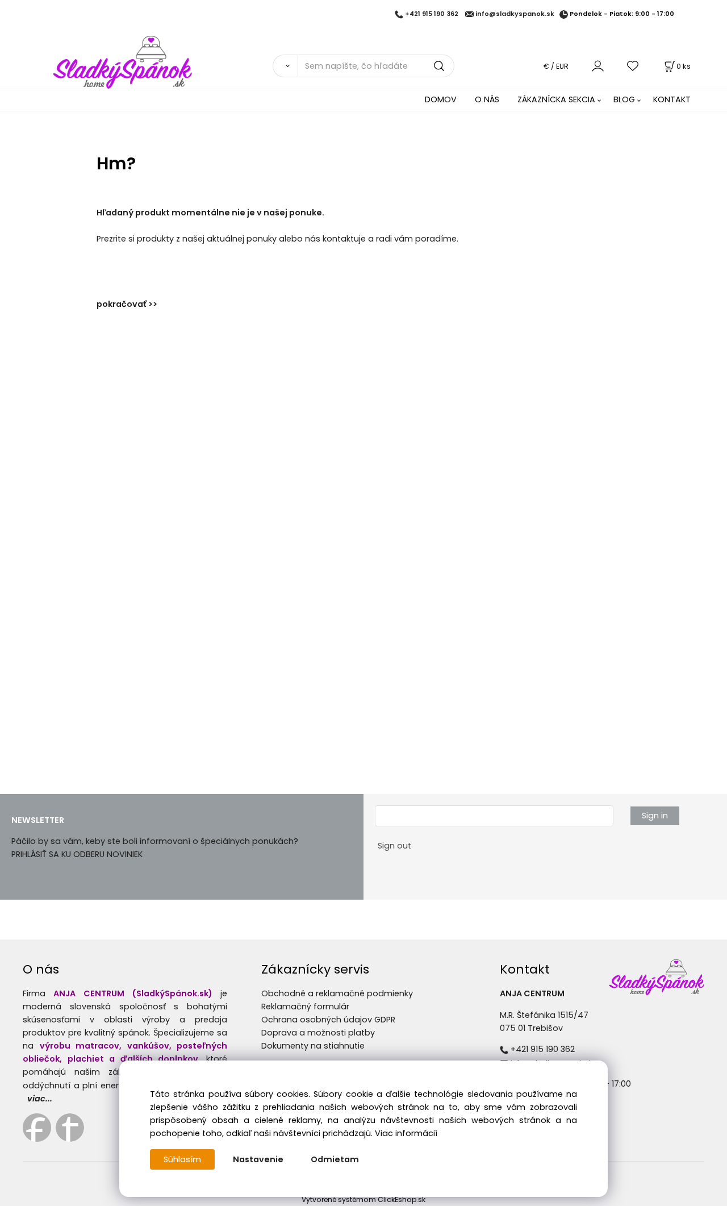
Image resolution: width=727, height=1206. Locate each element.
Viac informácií (406, 1133)
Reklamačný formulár (305, 1006)
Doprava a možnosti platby (318, 1032)
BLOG (624, 99)
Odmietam (335, 1159)
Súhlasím (182, 1159)
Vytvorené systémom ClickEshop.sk (363, 1199)
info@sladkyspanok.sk (514, 14)
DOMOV (441, 99)
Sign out (394, 845)
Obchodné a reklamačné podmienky (337, 993)
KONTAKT (672, 99)
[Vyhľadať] (285, 66)
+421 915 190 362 (431, 14)
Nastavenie (258, 1159)
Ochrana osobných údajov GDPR (328, 1019)
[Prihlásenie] (597, 66)
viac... (39, 1098)
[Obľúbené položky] (633, 66)
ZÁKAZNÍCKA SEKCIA (556, 99)
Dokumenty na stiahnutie (313, 1045)
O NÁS (487, 99)
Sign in (655, 815)
